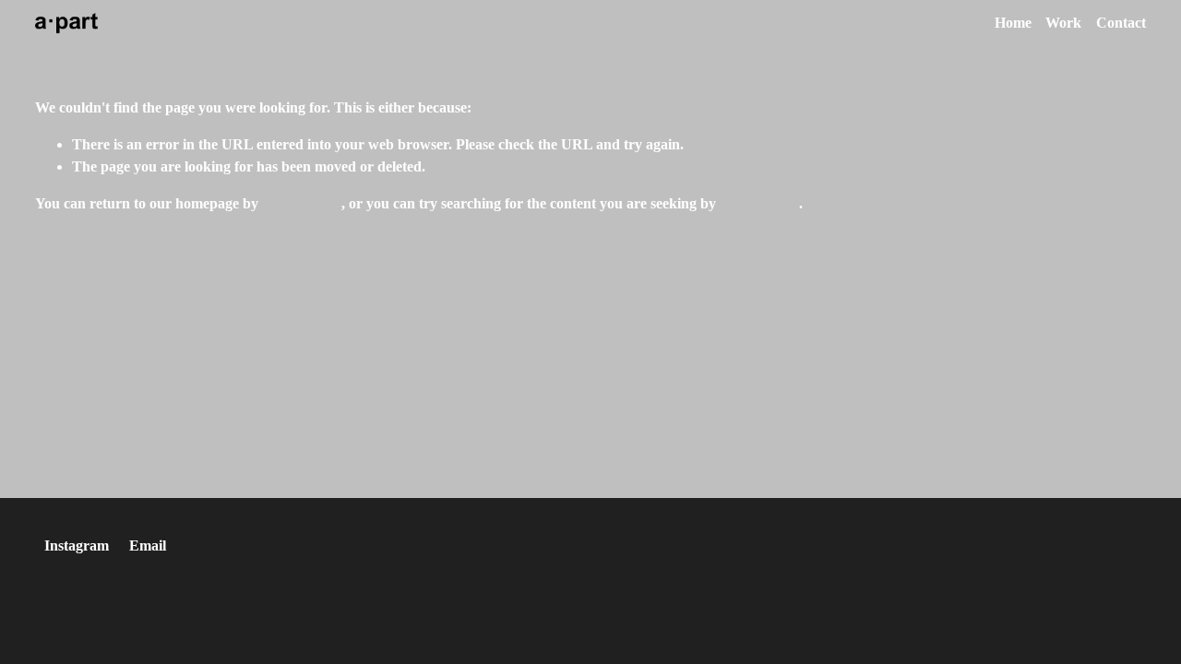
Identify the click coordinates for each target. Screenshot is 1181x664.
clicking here (301, 203)
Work (1063, 22)
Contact (1121, 22)
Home (1013, 22)
